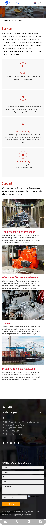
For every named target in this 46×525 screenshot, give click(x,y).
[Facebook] (3, 443)
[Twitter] (11, 443)
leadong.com (26, 515)
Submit (11, 504)
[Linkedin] (7, 443)
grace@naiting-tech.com (16, 434)
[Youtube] (14, 443)
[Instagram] (18, 443)
